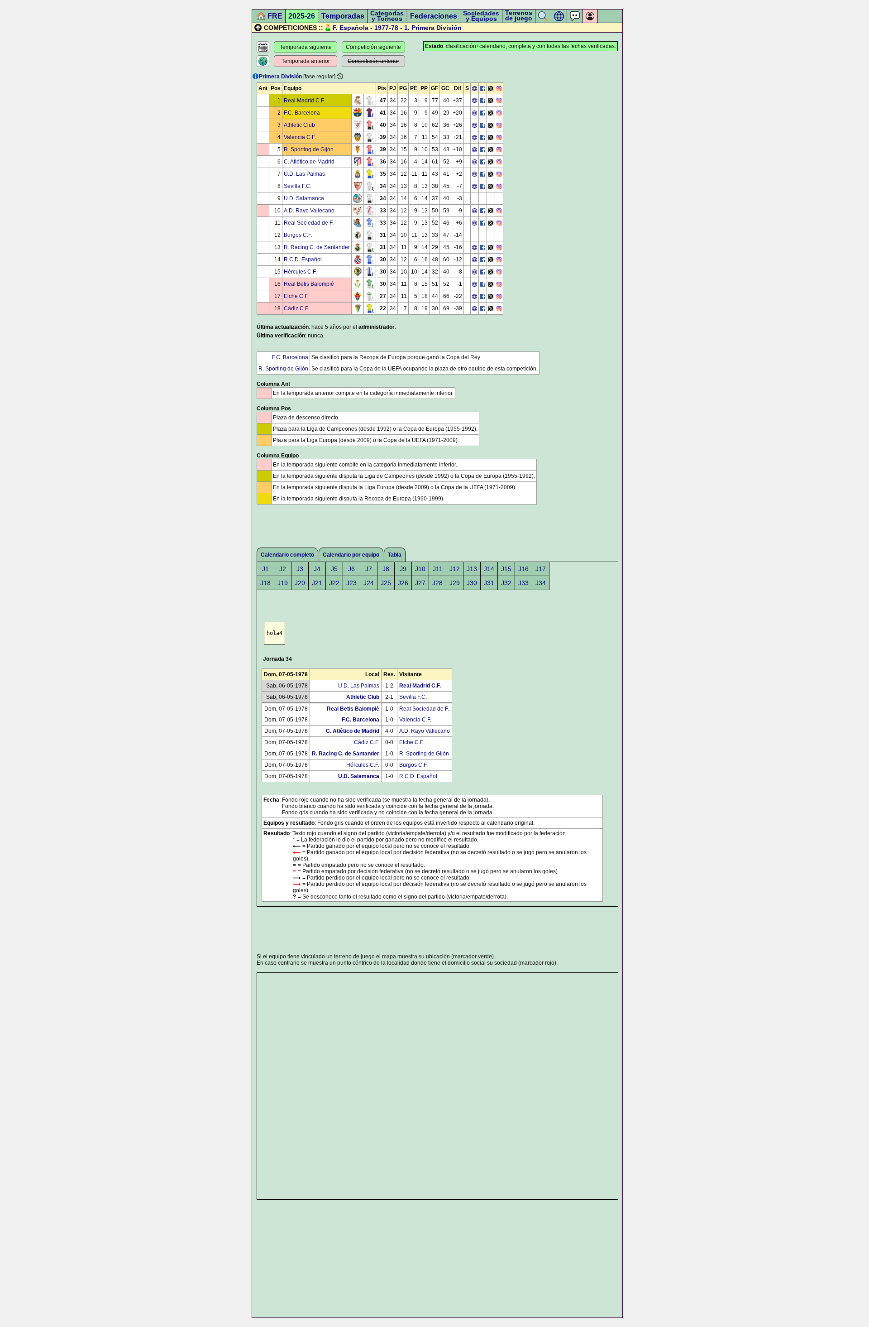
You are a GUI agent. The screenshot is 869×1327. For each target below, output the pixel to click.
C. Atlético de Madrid (309, 162)
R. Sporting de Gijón (309, 149)
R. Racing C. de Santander (317, 247)
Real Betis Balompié (309, 284)
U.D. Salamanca (304, 198)
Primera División (436, 27)
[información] (255, 76)
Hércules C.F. (300, 272)
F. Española (350, 27)
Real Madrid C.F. (304, 100)
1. (407, 27)
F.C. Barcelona (302, 113)
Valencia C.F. (300, 137)
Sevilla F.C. (297, 186)
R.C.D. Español (303, 259)
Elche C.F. (296, 296)
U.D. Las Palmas (304, 174)
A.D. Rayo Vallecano (309, 210)
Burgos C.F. (298, 235)
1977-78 (386, 27)
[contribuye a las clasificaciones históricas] (340, 76)
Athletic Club (299, 125)
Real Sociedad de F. (309, 223)
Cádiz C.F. (296, 308)
